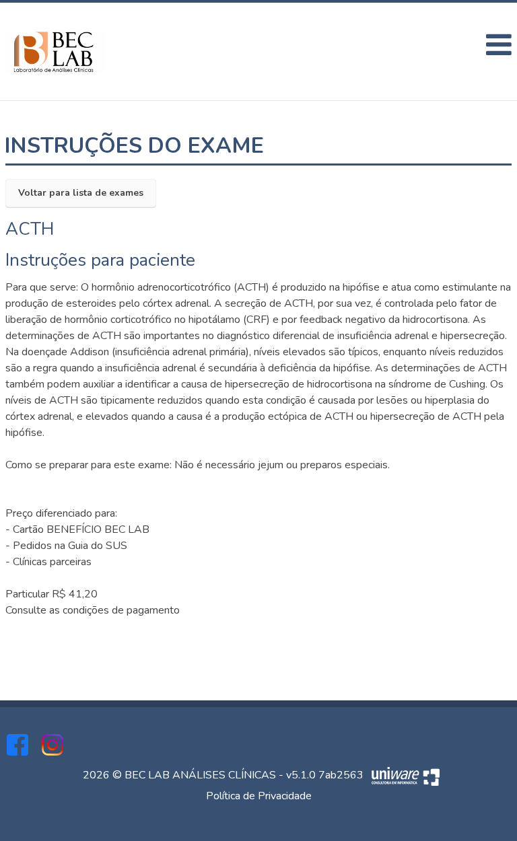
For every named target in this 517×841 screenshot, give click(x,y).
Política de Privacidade (259, 796)
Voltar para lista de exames (80, 192)
